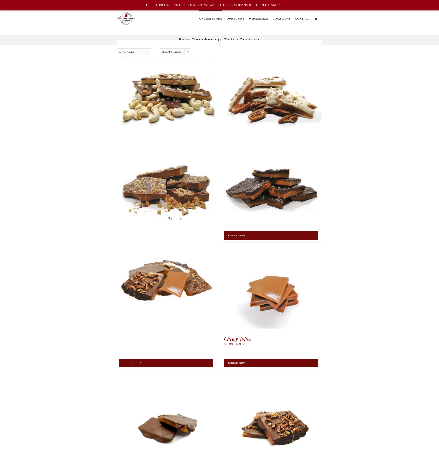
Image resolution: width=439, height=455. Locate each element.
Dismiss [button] (287, 5)
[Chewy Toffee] (271, 289)
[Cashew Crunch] (167, 90)
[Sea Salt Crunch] (271, 180)
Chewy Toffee (237, 338)
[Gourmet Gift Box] (167, 270)
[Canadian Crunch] (167, 180)
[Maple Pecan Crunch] (271, 90)
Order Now (237, 235)
